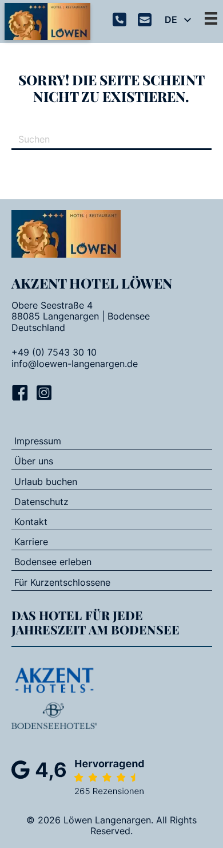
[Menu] (211, 18)
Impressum (37, 441)
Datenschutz (41, 501)
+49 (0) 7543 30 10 (54, 352)
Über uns (33, 461)
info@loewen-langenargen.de (74, 363)
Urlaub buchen (45, 481)
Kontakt (30, 521)
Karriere (31, 541)
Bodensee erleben (52, 561)
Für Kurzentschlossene (62, 582)
